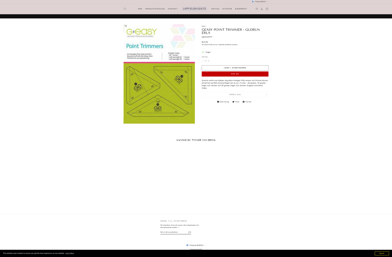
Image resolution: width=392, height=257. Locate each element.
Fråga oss (235, 94)
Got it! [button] (382, 253)
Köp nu (235, 74)
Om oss (215, 9)
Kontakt (173, 9)
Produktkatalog (155, 9)
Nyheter (227, 9)
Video (204, 88)
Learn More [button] (69, 253)
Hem (140, 9)
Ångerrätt (241, 9)
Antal (205, 57)
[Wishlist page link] (257, 9)
